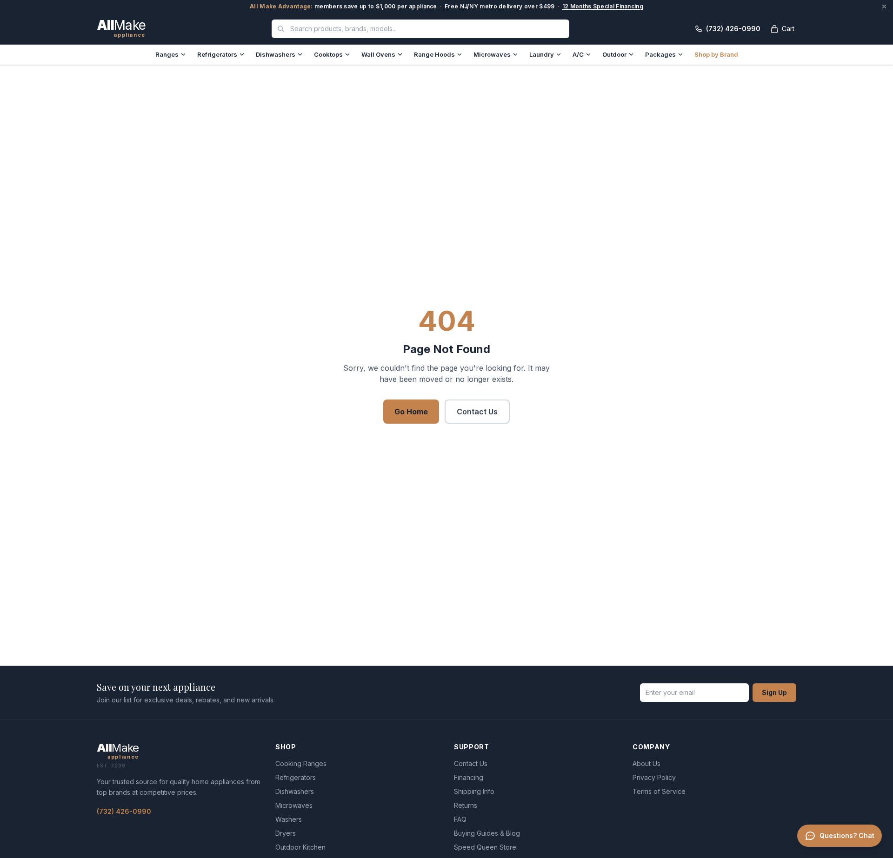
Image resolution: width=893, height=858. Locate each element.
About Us (646, 763)
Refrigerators (217, 54)
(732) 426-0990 (124, 811)
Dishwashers (275, 54)
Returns (465, 805)
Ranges (167, 54)
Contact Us (477, 411)
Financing (468, 777)
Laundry (541, 54)
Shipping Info (474, 791)
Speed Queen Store (485, 847)
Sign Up (774, 692)
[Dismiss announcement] (884, 6)
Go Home (411, 411)
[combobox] (420, 29)
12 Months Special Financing (602, 6)
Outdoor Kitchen (300, 847)
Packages (660, 54)
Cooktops (328, 54)
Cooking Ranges (301, 763)
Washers (288, 819)
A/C (578, 54)
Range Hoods (434, 54)
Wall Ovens (378, 54)
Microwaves (492, 54)
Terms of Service (659, 791)
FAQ (460, 819)
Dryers (285, 833)
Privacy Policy (654, 777)
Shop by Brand (716, 54)
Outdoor (614, 54)
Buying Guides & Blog (487, 833)
